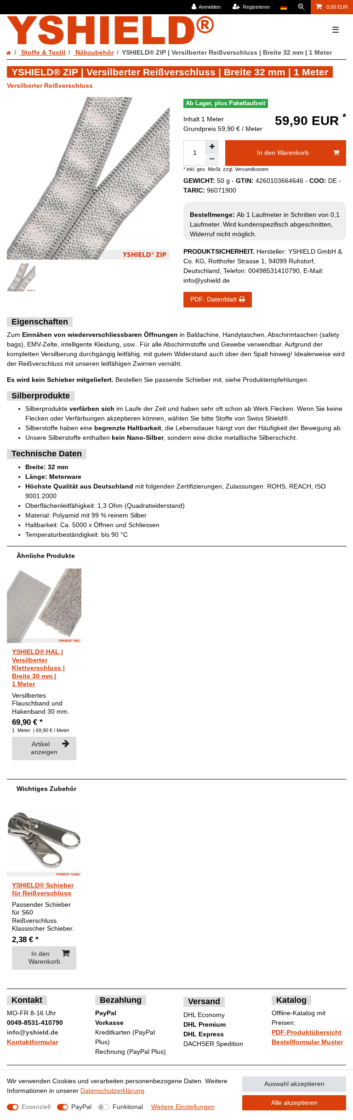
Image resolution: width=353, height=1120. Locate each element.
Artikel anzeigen (44, 748)
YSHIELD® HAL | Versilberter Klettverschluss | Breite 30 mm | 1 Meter (38, 668)
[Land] (283, 7)
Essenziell (36, 1106)
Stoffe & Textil (42, 52)
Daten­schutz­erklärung (112, 1090)
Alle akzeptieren (294, 1102)
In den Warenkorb (283, 152)
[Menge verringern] (211, 159)
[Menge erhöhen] (211, 146)
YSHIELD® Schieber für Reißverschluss (43, 889)
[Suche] (301, 7)
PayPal (81, 1106)
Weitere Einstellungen (183, 1106)
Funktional (128, 1106)
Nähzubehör (94, 52)
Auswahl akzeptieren (294, 1083)
